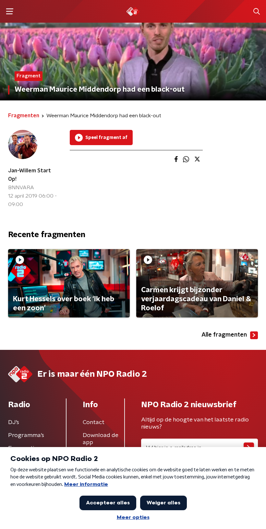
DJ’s (13, 422)
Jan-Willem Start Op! (29, 175)
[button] (9, 11)
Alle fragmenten (224, 335)
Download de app (100, 438)
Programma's (26, 435)
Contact (93, 422)
